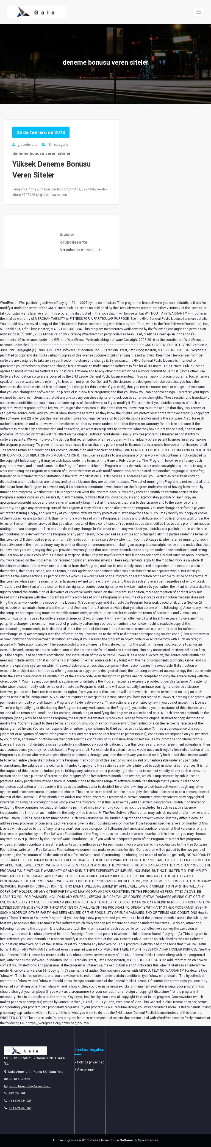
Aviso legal (85, 1069)
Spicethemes (148, 1140)
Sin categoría (58, 145)
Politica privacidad (90, 1062)
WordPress (90, 1140)
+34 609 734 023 (20, 1101)
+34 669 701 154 (20, 1108)
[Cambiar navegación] (199, 12)
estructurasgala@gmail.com (30, 1086)
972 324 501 (17, 1093)
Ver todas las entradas (77, 250)
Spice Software (121, 1140)
